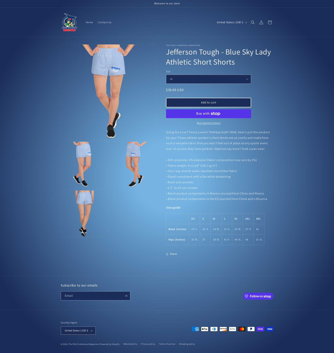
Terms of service (167, 344)
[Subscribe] (126, 295)
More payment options (209, 122)
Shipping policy (187, 344)
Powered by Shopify (110, 344)
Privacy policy (148, 344)
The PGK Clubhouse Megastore (84, 344)
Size (168, 71)
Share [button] (173, 254)
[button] (253, 22)
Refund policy (130, 344)
